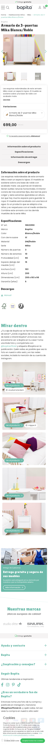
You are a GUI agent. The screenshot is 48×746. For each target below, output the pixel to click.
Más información (12, 587)
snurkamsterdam (16, 390)
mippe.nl (32, 425)
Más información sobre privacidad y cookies (22, 734)
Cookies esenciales (11, 741)
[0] (44, 7)
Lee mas (6, 100)
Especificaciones (24, 151)
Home (3, 15)
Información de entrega (24, 157)
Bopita (4, 22)
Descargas (24, 162)
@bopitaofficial (8, 346)
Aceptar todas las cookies (32, 741)
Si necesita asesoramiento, (24, 136)
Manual (7, 295)
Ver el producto (13, 385)
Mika (29, 15)
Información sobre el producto (24, 146)
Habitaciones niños (17, 15)
